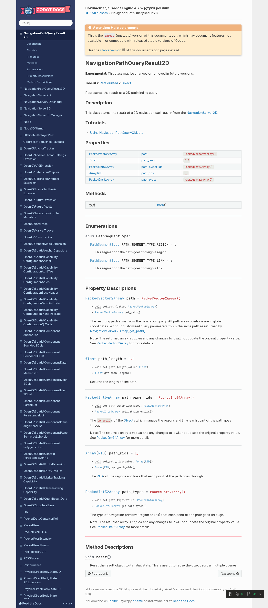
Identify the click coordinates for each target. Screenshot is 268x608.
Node (27, 122)
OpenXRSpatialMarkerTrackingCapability (44, 479)
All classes (100, 13)
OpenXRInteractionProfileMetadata (41, 215)
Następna (228, 573)
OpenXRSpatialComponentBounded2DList (41, 343)
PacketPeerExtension (38, 538)
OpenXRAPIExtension (38, 165)
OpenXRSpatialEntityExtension (44, 464)
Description (34, 43)
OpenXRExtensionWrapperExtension (41, 181)
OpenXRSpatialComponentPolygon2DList (41, 445)
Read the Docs (184, 601)
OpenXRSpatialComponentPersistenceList (41, 413)
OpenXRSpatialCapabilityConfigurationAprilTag (40, 269)
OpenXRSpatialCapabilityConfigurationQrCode (40, 322)
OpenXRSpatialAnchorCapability (45, 250)
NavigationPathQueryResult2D (44, 35)
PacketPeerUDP (35, 552)
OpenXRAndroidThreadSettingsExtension (44, 157)
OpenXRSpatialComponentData (45, 362)
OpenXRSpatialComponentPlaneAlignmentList (45, 424)
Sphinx (112, 601)
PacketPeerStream (36, 545)
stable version (110, 50)
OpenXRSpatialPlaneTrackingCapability (43, 490)
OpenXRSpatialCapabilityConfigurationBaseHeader (40, 290)
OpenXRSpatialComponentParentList (41, 403)
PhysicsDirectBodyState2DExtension (40, 580)
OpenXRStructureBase (39, 505)
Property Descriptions (40, 75)
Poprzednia (99, 573)
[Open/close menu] (21, 33)
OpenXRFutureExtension (40, 200)
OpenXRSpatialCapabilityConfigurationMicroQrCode (41, 301)
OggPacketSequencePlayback (43, 142)
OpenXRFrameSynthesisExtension (39, 191)
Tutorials (32, 50)
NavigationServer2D (37, 95)
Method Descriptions (39, 82)
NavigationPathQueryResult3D (44, 88)
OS (26, 512)
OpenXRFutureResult (38, 206)
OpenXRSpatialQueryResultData (45, 498)
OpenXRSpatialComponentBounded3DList (41, 354)
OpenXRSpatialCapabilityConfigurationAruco (40, 280)
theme (138, 601)
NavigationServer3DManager (43, 115)
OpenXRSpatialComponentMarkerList (41, 371)
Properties (33, 56)
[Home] (86, 12)
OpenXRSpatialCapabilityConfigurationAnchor (40, 259)
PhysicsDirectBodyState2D (42, 572)
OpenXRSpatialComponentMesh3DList (45, 392)
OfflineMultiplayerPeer (39, 135)
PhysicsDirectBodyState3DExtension (40, 597)
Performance (32, 565)
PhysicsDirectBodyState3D (42, 589)
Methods (32, 62)
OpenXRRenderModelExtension (45, 244)
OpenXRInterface (35, 224)
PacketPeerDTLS (35, 532)
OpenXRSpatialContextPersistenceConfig (39, 456)
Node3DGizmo (34, 128)
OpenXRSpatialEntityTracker (43, 471)
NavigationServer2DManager (43, 102)
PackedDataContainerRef (41, 518)
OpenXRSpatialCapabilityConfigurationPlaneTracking (42, 312)
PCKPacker (31, 558)
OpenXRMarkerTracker (39, 230)
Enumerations (35, 69)
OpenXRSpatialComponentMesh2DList (45, 381)
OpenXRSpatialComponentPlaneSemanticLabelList (45, 434)
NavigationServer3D (37, 108)
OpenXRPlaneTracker (38, 237)
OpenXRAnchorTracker (39, 148)
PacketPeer (31, 525)
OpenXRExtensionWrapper (41, 172)
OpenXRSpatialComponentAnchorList (41, 333)
